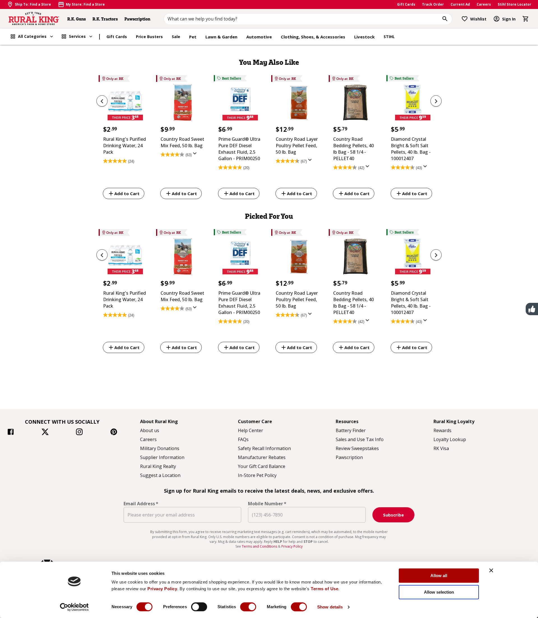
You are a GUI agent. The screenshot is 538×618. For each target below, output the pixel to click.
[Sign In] (496, 18)
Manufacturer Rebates (262, 457)
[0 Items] (525, 18)
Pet (192, 37)
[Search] (445, 18)
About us (149, 430)
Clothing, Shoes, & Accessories (313, 37)
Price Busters (149, 36)
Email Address (141, 504)
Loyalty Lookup (449, 439)
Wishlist (478, 19)
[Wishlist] (464, 18)
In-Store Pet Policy (257, 475)
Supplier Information (162, 457)
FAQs (243, 439)
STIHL (389, 36)
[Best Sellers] (240, 104)
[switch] (199, 606)
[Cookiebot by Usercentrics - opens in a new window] (74, 607)
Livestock (364, 37)
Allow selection (439, 592)
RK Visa (441, 448)
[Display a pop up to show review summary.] (196, 155)
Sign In (509, 19)
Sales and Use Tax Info (360, 439)
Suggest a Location (160, 475)
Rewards (442, 430)
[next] (436, 101)
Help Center (250, 430)
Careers (484, 4)
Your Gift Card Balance (261, 466)
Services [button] (77, 36)
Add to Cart (127, 193)
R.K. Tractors (105, 19)
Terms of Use (324, 588)
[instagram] (79, 432)
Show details (330, 607)
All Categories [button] (32, 36)
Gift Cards (406, 4)
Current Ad (460, 4)
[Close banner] (491, 570)
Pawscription (137, 19)
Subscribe (393, 515)
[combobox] (308, 18)
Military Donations (159, 448)
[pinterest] (114, 432)
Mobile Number (267, 504)
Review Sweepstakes (357, 448)
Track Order (433, 4)
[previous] (102, 101)
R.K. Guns (76, 19)
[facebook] (11, 432)
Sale (176, 36)
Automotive (259, 37)
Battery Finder (351, 430)
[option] (125, 138)
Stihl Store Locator (514, 4)
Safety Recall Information (264, 448)
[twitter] (45, 432)
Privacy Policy (162, 588)
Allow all (438, 575)
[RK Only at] (125, 104)
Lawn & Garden (221, 37)
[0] (525, 18)
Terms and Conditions (260, 546)
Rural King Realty (158, 466)
